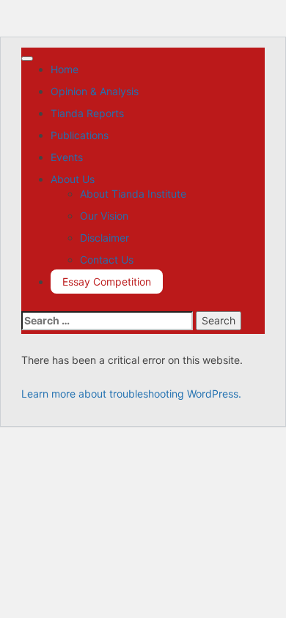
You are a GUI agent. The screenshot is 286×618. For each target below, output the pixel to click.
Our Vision (104, 215)
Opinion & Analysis (95, 91)
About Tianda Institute (133, 193)
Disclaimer (104, 237)
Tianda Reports (87, 113)
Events (67, 157)
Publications (80, 135)
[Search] (25, 303)
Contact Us (106, 259)
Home (64, 69)
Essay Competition (106, 281)
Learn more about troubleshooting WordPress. (131, 393)
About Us (73, 179)
